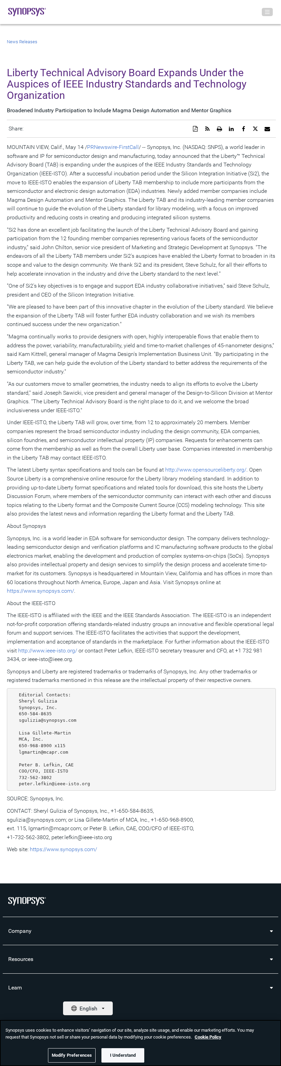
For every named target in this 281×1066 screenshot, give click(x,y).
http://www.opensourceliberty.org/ (205, 469)
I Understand (123, 1055)
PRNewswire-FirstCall (113, 147)
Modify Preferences (72, 1055)
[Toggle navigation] (267, 12)
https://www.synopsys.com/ (40, 591)
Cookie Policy (208, 1037)
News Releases (22, 41)
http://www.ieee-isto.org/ (47, 650)
